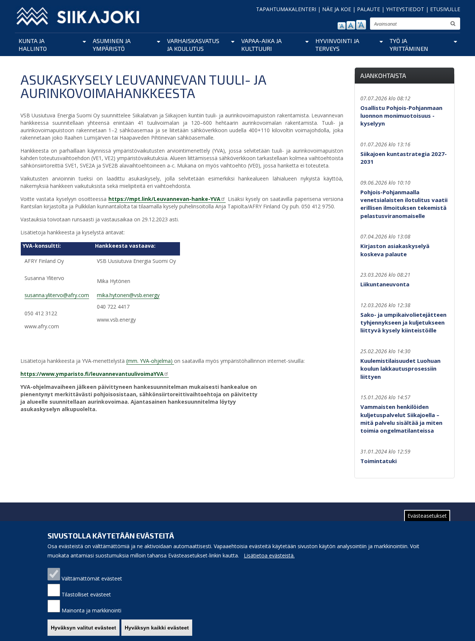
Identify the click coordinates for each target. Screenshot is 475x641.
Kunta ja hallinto (33, 44)
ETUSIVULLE (445, 9)
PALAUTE (368, 9)
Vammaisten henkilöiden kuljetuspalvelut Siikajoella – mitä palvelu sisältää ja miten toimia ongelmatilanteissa (401, 418)
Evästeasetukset (427, 515)
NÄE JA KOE (336, 9)
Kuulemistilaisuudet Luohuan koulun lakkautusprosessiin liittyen (400, 368)
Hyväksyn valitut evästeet (83, 628)
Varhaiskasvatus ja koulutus (193, 44)
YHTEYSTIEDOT (405, 9)
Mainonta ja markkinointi (91, 610)
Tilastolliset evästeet (86, 594)
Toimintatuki (378, 461)
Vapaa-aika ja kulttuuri (261, 44)
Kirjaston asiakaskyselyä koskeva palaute (394, 249)
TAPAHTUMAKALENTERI (286, 9)
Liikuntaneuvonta (384, 284)
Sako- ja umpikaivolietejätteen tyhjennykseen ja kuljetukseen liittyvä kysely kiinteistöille (403, 322)
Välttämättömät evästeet (92, 578)
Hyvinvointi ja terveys (337, 44)
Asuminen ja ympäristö (112, 44)
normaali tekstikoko (351, 25)
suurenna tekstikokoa (361, 25)
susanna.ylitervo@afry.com (56, 295)
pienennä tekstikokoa (341, 26)
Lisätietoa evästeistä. (269, 555)
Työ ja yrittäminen (409, 44)
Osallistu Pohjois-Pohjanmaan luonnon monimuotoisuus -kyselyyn (401, 115)
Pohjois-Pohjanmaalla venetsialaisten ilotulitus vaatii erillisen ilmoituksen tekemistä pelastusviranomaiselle (404, 203)
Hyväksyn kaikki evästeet (157, 628)
